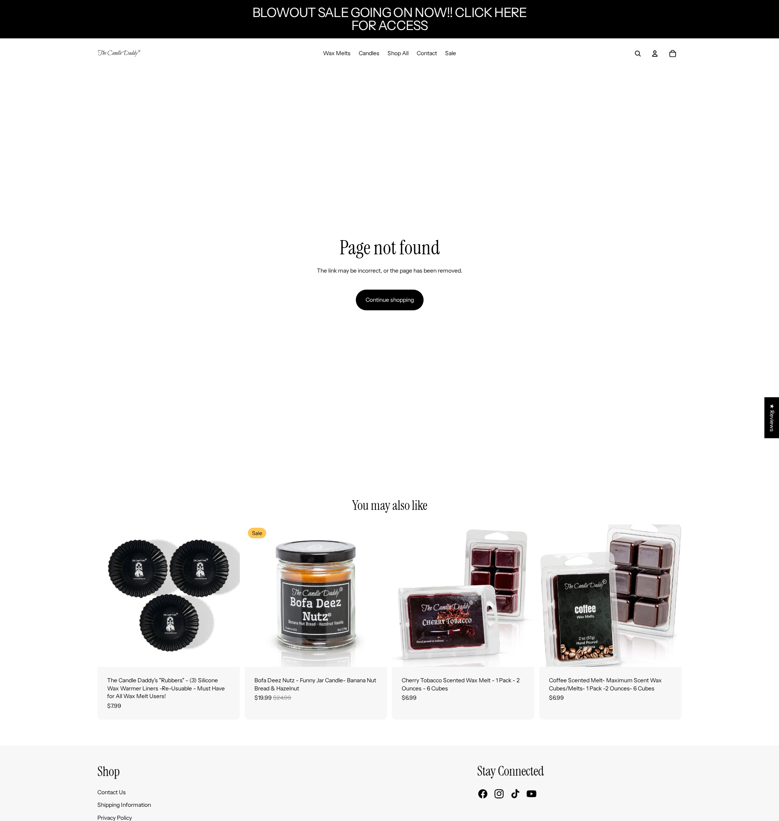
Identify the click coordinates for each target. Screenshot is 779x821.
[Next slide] (227, 595)
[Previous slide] (109, 595)
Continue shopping (390, 299)
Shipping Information (124, 804)
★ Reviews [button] (772, 418)
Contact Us (111, 792)
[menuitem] (337, 53)
